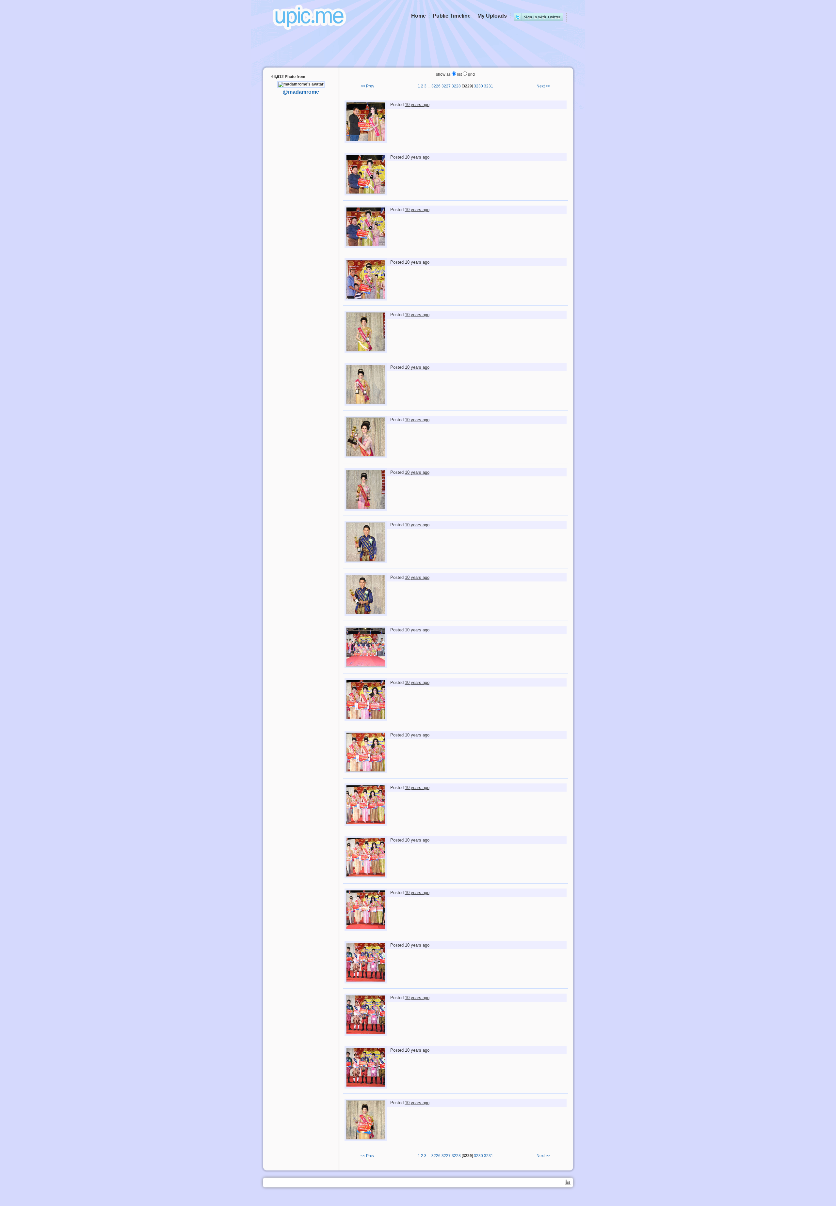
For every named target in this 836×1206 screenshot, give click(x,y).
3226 (436, 86)
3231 (488, 86)
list (459, 74)
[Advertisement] (301, 204)
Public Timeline (452, 16)
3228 (456, 86)
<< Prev (367, 86)
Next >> (543, 86)
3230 (478, 86)
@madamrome (301, 92)
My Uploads (492, 16)
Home (418, 16)
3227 (446, 86)
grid (471, 74)
